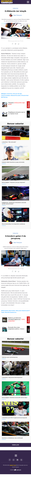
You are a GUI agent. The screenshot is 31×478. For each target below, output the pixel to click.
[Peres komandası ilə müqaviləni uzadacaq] (15, 215)
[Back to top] (27, 474)
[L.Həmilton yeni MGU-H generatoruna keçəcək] (15, 408)
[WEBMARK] (15, 469)
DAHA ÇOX (15, 445)
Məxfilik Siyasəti (15, 467)
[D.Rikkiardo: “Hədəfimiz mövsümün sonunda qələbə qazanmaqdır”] (15, 193)
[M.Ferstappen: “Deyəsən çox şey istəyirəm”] (15, 173)
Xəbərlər (15, 8)
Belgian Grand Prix (7, 93)
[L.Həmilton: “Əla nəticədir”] (15, 133)
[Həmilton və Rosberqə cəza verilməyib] (15, 429)
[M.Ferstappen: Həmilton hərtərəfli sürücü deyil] (15, 388)
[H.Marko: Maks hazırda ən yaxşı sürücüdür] (15, 153)
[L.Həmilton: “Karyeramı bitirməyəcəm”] (15, 368)
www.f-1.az (13, 465)
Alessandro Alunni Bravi (8, 310)
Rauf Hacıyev (17, 15)
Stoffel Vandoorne (11, 312)
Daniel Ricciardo (16, 95)
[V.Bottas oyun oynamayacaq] (15, 348)
